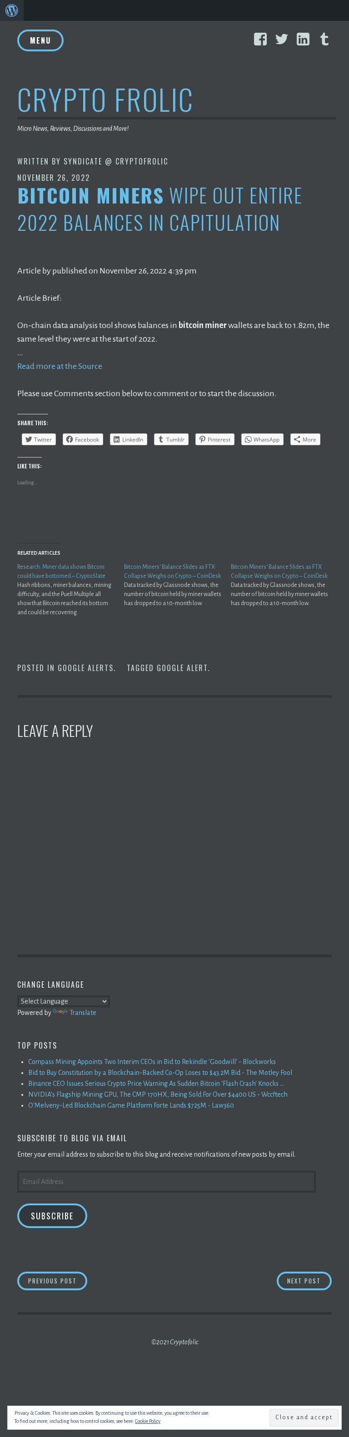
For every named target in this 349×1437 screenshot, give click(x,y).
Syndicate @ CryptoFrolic (116, 161)
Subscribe (52, 1216)
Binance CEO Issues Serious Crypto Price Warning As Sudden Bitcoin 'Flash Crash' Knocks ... (156, 1083)
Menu (40, 40)
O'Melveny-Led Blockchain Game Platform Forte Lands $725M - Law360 (131, 1105)
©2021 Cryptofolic (174, 1342)
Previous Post (57, 1280)
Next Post (309, 1280)
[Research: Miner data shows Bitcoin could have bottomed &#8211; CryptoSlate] (70, 589)
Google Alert (182, 667)
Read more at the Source (59, 366)
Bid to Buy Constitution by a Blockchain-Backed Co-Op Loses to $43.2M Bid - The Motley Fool (160, 1072)
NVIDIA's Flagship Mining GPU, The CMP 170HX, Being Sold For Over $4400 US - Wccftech (158, 1094)
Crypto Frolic (105, 99)
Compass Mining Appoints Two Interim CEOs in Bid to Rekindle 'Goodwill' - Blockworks (152, 1061)
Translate (83, 1012)
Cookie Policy (147, 1421)
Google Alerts (86, 667)
